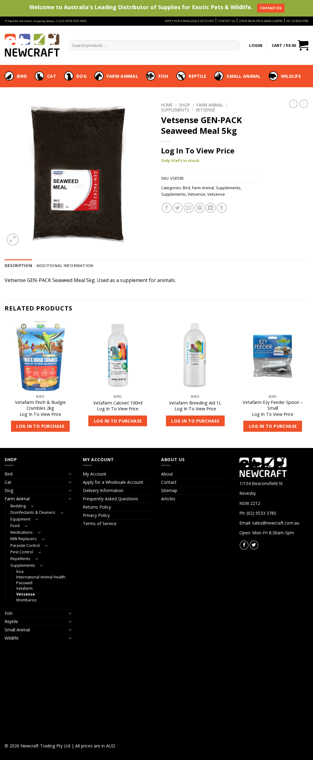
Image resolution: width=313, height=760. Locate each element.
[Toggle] (70, 474)
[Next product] (293, 104)
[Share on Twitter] (178, 208)
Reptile (197, 76)
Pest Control (21, 552)
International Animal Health (40, 577)
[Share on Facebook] (167, 208)
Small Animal (243, 76)
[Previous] (4, 383)
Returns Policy (97, 507)
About (167, 474)
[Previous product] (304, 104)
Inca (20, 571)
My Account (94, 474)
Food (15, 525)
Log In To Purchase (40, 426)
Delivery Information (103, 490)
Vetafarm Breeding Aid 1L (195, 403)
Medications (21, 532)
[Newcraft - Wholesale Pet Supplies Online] (32, 45)
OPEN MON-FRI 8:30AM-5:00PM (260, 21)
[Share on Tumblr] (222, 208)
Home (167, 105)
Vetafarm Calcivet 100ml (117, 403)
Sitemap (169, 490)
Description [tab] (18, 265)
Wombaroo (26, 600)
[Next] (308, 383)
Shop (184, 105)
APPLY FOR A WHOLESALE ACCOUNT (189, 21)
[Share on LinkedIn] (211, 208)
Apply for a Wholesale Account (113, 482)
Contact (169, 482)
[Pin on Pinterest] (200, 208)
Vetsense (205, 110)
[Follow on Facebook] (244, 544)
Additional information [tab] (65, 265)
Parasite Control (25, 545)
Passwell (24, 582)
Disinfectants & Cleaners (32, 512)
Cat (51, 76)
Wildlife (291, 76)
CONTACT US (226, 21)
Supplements (175, 110)
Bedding (18, 506)
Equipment (20, 519)
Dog (81, 76)
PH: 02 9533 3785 (297, 21)
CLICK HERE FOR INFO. (72, 21)
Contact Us (271, 7)
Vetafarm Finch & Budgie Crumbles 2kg (40, 405)
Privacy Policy (96, 515)
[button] (255, 45)
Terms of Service (99, 523)
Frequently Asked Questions (110, 499)
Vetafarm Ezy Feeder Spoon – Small (273, 405)
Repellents (20, 558)
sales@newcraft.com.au (275, 523)
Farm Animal (122, 76)
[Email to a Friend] (189, 208)
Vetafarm (24, 588)
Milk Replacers (23, 538)
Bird (22, 76)
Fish (163, 76)
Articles (168, 499)
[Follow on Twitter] (253, 544)
